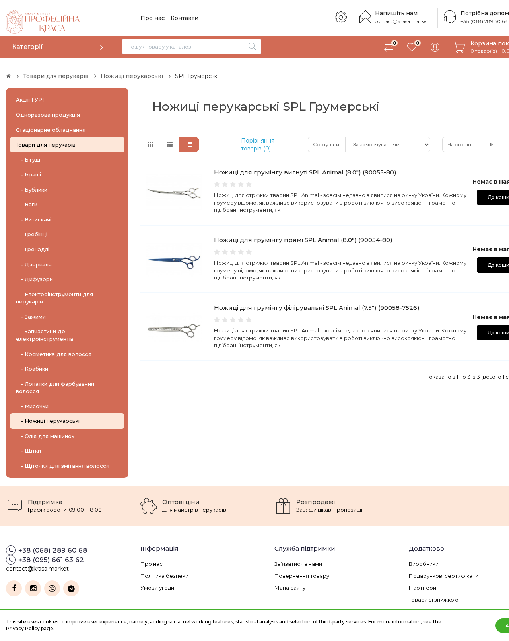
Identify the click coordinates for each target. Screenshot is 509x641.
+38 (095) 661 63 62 (51, 560)
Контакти (184, 17)
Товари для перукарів (46, 144)
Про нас (152, 17)
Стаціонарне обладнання (50, 130)
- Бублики (31, 189)
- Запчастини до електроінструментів (45, 335)
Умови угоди (157, 587)
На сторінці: (462, 144)
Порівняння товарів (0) (257, 144)
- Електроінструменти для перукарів (54, 298)
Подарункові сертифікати (443, 576)
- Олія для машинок (45, 436)
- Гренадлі (32, 249)
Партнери (422, 587)
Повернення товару (301, 576)
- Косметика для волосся (53, 354)
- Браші (28, 174)
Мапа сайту (289, 587)
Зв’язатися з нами (298, 564)
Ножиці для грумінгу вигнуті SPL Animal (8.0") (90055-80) (305, 172)
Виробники (424, 564)
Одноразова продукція (48, 114)
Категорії (27, 47)
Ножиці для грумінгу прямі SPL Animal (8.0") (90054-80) (303, 240)
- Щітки (28, 451)
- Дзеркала (34, 264)
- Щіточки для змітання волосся (62, 466)
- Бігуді (28, 159)
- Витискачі (33, 219)
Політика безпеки (164, 576)
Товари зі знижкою (433, 599)
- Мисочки (32, 406)
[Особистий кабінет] (435, 47)
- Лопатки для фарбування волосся (55, 388)
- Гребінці (31, 234)
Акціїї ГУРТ (30, 99)
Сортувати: (326, 144)
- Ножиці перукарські (48, 421)
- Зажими (31, 316)
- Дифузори (34, 279)
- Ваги (26, 204)
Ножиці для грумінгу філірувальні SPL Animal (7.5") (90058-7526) (317, 307)
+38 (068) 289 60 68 (484, 21)
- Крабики (32, 368)
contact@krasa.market (401, 21)
